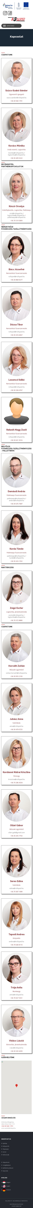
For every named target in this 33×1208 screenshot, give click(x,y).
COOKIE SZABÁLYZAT (16, 1206)
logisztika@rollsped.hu (16, 155)
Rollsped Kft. (6, 1146)
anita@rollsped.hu (16, 995)
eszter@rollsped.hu (16, 615)
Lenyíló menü (10, 26)
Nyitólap (5, 1143)
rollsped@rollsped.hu (16, 276)
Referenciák (6, 1155)
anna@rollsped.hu (16, 726)
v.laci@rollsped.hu (16, 1048)
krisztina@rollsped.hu (16, 779)
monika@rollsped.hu (16, 153)
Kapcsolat (5, 1171)
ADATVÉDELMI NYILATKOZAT (16, 1204)
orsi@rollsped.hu (16, 213)
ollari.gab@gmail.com (16, 832)
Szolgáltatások (7, 1165)
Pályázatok (6, 1149)
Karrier (4, 1152)
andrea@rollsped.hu (16, 941)
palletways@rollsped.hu (16, 217)
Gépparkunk (6, 1162)
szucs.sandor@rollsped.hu (16, 98)
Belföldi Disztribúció (8, 1168)
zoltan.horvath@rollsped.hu (16, 673)
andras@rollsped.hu (16, 500)
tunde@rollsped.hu (16, 558)
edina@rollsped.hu (17, 888)
